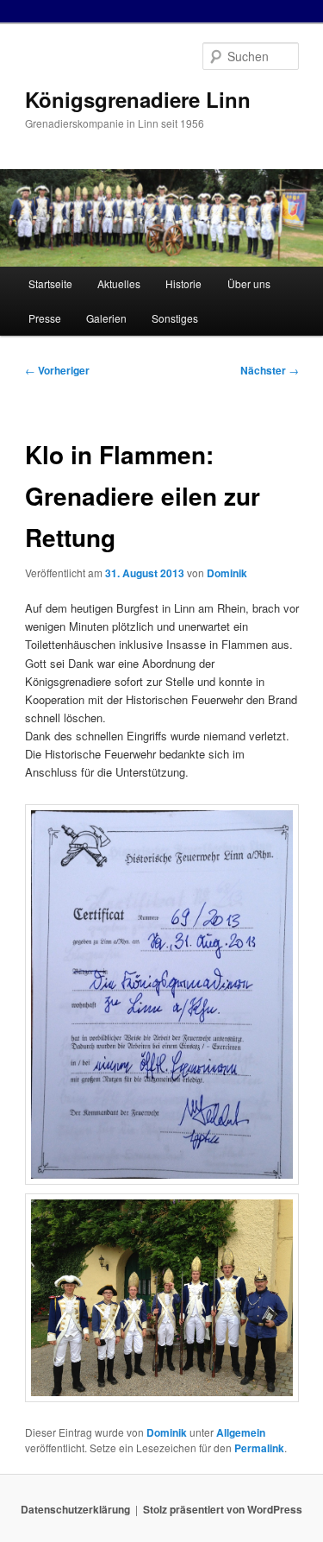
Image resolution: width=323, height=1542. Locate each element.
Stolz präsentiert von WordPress (222, 1509)
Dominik (227, 573)
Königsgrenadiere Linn (138, 99)
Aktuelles (118, 283)
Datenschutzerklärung (75, 1509)
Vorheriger (57, 370)
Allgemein (240, 1432)
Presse (44, 318)
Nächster (269, 370)
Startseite (50, 283)
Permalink (259, 1448)
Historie (183, 283)
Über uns (248, 283)
